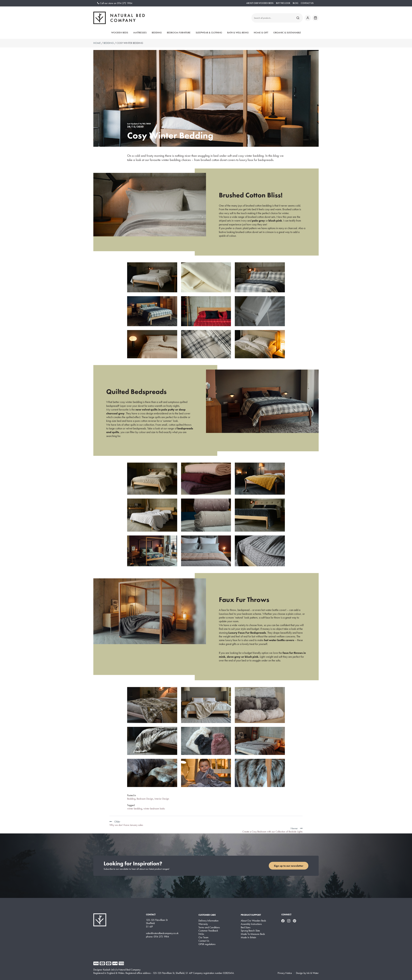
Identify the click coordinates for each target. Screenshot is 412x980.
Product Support (251, 914)
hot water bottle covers (279, 640)
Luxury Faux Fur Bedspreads (247, 632)
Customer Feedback (208, 930)
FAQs (201, 934)
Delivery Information (208, 920)
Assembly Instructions (251, 924)
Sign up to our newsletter (288, 865)
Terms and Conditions (209, 927)
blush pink (275, 220)
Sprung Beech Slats (250, 930)
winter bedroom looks (154, 808)
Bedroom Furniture (179, 32)
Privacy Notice (285, 973)
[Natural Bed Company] (119, 18)
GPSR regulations (206, 944)
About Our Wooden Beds (259, 3)
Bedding (157, 32)
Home (97, 43)
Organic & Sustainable (287, 32)
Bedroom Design (145, 798)
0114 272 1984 (124, 3)
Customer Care (207, 914)
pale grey (258, 220)
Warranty (203, 924)
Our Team (203, 937)
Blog (295, 3)
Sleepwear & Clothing (209, 32)
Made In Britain (248, 937)
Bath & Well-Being (238, 32)
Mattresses (140, 32)
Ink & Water (313, 973)
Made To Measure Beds (253, 934)
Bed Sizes (245, 927)
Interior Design (161, 798)
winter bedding (134, 808)
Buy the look (283, 3)
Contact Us (307, 3)
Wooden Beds (119, 32)
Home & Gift (261, 32)
